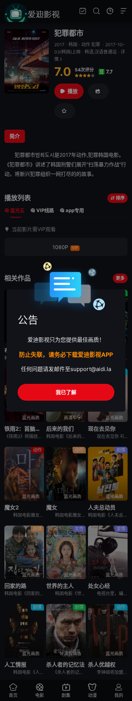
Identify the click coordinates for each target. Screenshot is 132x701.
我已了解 (66, 392)
